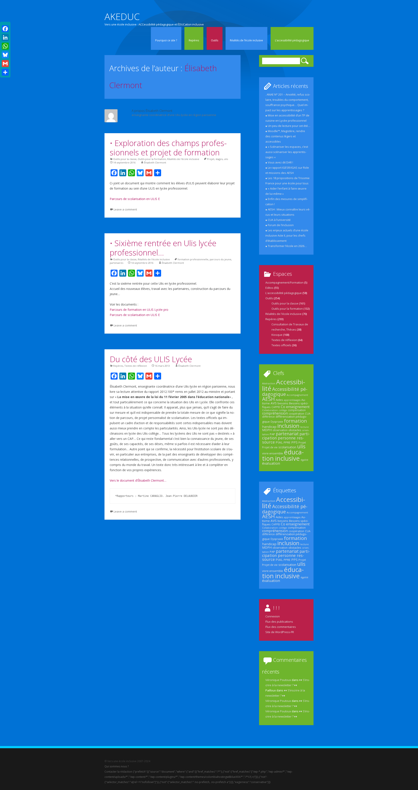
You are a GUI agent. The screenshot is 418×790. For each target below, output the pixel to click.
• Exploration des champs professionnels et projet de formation (168, 148)
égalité (304, 459)
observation (280, 430)
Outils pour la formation (152, 159)
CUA (307, 413)
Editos (269, 288)
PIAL (279, 442)
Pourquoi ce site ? (166, 40)
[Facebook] (5, 28)
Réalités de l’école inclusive (246, 40)
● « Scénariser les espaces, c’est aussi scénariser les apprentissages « (286, 152)
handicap (269, 426)
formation (295, 420)
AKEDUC (122, 16)
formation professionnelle (193, 259)
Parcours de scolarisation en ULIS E (135, 199)
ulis (226, 159)
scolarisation (287, 447)
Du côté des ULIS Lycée (151, 359)
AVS (274, 403)
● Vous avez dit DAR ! (279, 162)
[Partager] (5, 72)
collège (283, 410)
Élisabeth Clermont (155, 162)
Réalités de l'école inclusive (183, 159)
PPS (294, 442)
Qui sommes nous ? (116, 766)
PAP (272, 434)
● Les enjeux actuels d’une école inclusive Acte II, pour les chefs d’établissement (286, 235)
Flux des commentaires (280, 627)
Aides (279, 400)
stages (219, 159)
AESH (268, 398)
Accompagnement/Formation (284, 282)
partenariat (287, 434)
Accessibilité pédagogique (284, 391)
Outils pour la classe (125, 159)
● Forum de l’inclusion (279, 225)
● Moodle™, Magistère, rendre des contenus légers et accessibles (285, 136)
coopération (296, 413)
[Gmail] (5, 63)
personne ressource (283, 439)
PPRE (287, 442)
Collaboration (270, 410)
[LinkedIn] (5, 37)
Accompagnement (297, 395)
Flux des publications (279, 622)
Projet (210, 159)
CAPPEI (275, 407)
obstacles (294, 430)
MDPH (267, 430)
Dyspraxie (277, 422)
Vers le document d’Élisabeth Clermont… (138, 480)
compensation (297, 410)
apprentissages (292, 400)
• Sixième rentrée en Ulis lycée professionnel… (163, 248)
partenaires (116, 262)
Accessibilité (283, 385)
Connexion (272, 616)
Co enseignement (295, 406)
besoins (283, 403)
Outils (214, 40)
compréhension (275, 413)
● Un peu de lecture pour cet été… (287, 126)
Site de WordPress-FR (279, 632)
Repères (194, 40)
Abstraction (268, 383)
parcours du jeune (220, 259)
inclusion (288, 425)
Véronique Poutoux (278, 680)
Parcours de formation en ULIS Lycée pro (139, 310)
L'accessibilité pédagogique (283, 293)
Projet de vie (270, 447)
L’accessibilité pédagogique (292, 40)
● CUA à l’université (278, 220)
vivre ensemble (272, 453)
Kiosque (276, 335)
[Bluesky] (5, 54)
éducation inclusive (283, 455)
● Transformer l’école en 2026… (286, 246)
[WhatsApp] (5, 46)
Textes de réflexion (135, 365)
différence (268, 417)
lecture (304, 427)
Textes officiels (281, 345)
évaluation (271, 463)
